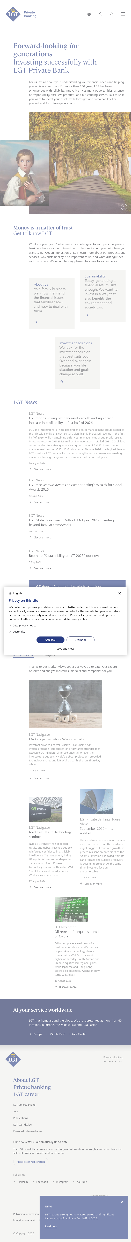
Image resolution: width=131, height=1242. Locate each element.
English (17, 593)
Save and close (65, 648)
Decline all (80, 639)
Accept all (50, 639)
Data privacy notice (24, 625)
